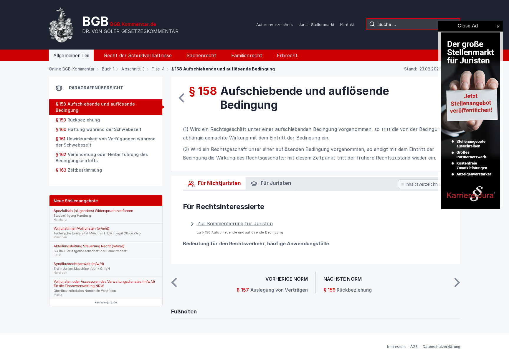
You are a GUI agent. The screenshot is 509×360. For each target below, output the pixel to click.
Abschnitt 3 (132, 68)
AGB (414, 347)
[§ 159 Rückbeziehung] (457, 282)
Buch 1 (108, 68)
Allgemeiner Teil (71, 55)
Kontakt (347, 24)
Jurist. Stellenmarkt (316, 24)
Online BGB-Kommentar (72, 68)
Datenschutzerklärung (441, 347)
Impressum (396, 347)
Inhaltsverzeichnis (422, 184)
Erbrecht (287, 55)
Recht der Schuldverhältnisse (138, 55)
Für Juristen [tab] (275, 183)
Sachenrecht (201, 55)
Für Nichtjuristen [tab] (219, 183)
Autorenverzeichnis (274, 24)
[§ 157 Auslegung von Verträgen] (181, 98)
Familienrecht (246, 55)
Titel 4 (158, 68)
